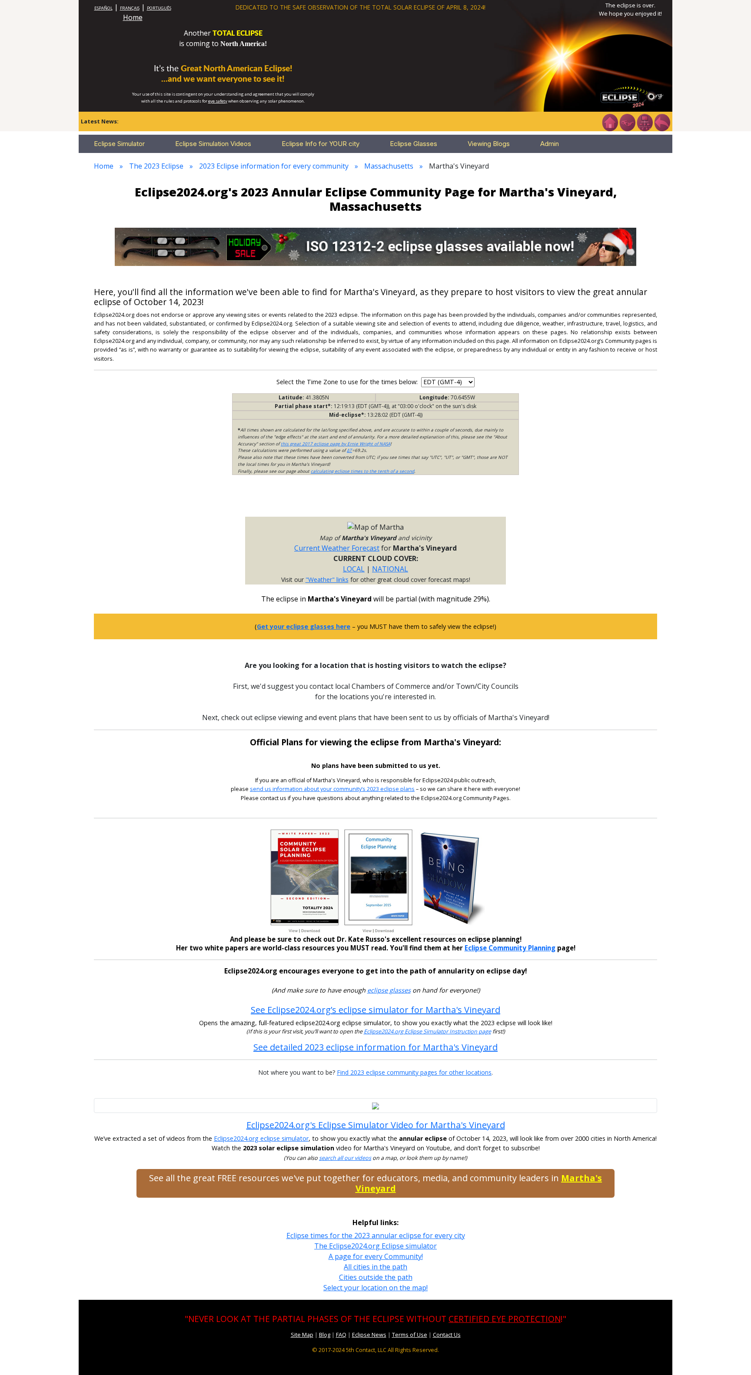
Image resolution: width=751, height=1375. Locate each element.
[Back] (662, 122)
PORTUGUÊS (159, 8)
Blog (324, 1334)
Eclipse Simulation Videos (213, 143)
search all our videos (345, 1158)
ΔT (349, 450)
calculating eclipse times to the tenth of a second (362, 471)
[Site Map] (644, 122)
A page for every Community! (376, 1256)
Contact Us (447, 1334)
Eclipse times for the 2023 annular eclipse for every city (375, 1235)
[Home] (609, 122)
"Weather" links (327, 579)
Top (732, 1355)
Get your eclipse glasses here (303, 626)
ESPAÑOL (103, 8)
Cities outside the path (375, 1277)
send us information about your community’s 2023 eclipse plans (332, 789)
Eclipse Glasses (413, 143)
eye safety (217, 101)
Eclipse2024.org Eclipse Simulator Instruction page (427, 1031)
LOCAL (354, 569)
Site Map (302, 1334)
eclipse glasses (389, 990)
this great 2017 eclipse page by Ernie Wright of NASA (335, 444)
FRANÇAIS (130, 8)
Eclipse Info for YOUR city (320, 143)
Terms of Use (409, 1334)
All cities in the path (375, 1267)
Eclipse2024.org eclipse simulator (261, 1138)
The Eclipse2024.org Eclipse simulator (375, 1246)
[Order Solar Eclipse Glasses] (375, 246)
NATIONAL (390, 569)
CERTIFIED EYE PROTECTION (505, 1319)
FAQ (341, 1334)
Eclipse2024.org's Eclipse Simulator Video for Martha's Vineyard (375, 1125)
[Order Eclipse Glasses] (627, 122)
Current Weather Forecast (336, 548)
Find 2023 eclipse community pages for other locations (414, 1072)
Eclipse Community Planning (510, 947)
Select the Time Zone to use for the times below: (347, 382)
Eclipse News (369, 1334)
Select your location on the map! (375, 1287)
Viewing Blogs (489, 143)
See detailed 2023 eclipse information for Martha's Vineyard (375, 1047)
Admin (549, 143)
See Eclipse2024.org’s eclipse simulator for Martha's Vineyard (375, 1010)
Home (133, 17)
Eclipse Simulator (119, 143)
